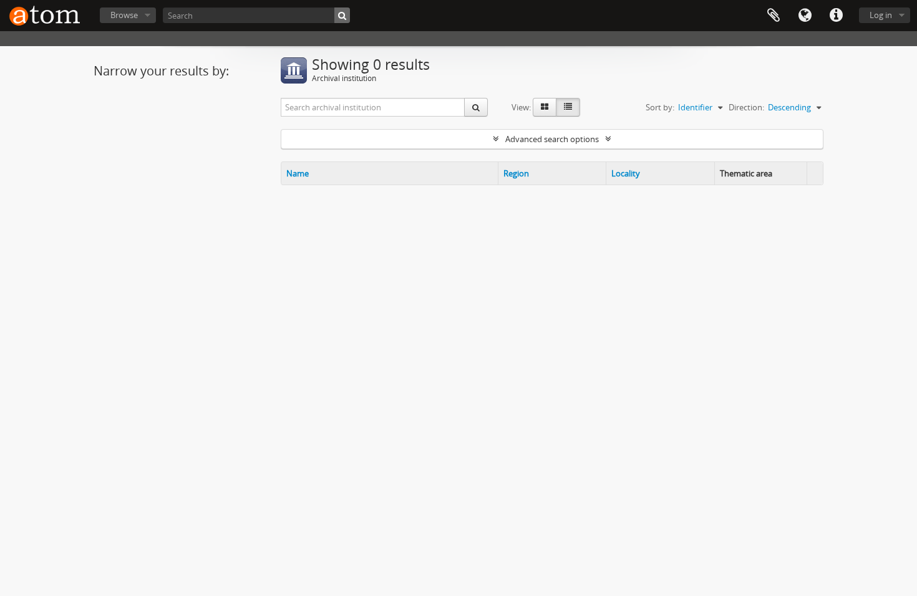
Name (297, 173)
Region (516, 173)
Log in (881, 15)
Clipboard (773, 15)
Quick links (836, 15)
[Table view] (568, 107)
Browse (124, 15)
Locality (625, 173)
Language (804, 15)
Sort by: (660, 107)
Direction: (746, 107)
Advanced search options (552, 139)
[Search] (342, 15)
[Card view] (544, 107)
